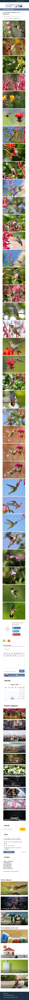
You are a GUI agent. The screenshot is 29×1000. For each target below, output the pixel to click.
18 (9, 696)
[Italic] (7, 653)
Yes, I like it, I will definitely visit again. (13, 842)
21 (18, 696)
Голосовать (9, 852)
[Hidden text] (8, 655)
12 (12, 694)
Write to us (5, 993)
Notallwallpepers (14, 5)
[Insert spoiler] (15, 655)
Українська (20, 675)
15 (20, 694)
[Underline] (9, 653)
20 (15, 696)
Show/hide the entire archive (10, 871)
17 (5, 696)
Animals (10, 18)
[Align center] (17, 653)
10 (5, 694)
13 (15, 694)
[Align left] (14, 653)
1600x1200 (16, 18)
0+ (20, 18)
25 (9, 698)
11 (9, 694)
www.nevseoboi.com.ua (8, 995)
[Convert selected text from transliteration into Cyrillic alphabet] (13, 655)
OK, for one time (10, 845)
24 (5, 698)
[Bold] (5, 653)
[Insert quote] (10, 655)
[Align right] (19, 653)
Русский (10, 675)
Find (23, 829)
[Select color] (5, 655)
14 (18, 694)
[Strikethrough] (12, 653)
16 (23, 694)
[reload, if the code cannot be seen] (9, 677)
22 (20, 696)
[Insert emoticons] (22, 653)
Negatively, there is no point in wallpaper (12, 848)
